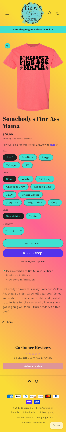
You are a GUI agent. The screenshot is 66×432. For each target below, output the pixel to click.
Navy (9, 194)
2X (27, 165)
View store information (20, 279)
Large (46, 157)
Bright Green (30, 194)
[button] (7, 13)
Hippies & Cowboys (31, 408)
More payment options (33, 261)
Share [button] (9, 321)
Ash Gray (45, 178)
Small (9, 157)
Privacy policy (47, 412)
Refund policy (30, 412)
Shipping (7, 138)
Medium (27, 157)
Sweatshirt (13, 216)
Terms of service (25, 417)
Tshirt (33, 216)
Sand (9, 178)
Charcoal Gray (15, 186)
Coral (54, 202)
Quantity (8, 223)
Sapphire (12, 202)
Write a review (33, 366)
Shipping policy (45, 417)
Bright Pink (34, 202)
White (26, 178)
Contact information (34, 422)
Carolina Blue (43, 186)
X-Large (11, 165)
